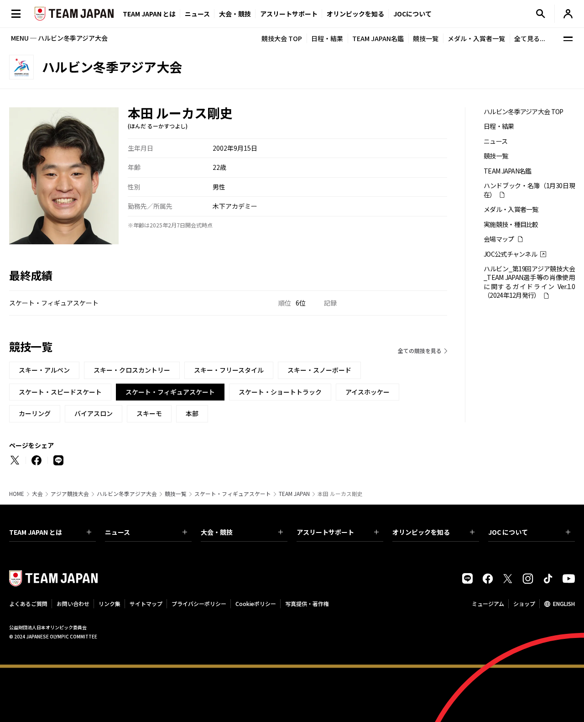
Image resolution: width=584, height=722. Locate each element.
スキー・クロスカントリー (132, 369)
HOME (16, 493)
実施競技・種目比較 (511, 224)
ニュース (197, 13)
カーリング (35, 413)
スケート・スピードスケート (60, 391)
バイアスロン (93, 413)
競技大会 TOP (281, 38)
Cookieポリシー (255, 603)
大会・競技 (217, 532)
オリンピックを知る (355, 13)
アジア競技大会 (70, 493)
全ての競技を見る (420, 350)
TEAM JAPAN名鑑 (378, 38)
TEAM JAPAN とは (35, 532)
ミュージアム (488, 603)
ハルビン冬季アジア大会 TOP (523, 111)
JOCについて (412, 13)
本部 (192, 413)
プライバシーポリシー (199, 603)
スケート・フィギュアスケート (232, 493)
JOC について (508, 532)
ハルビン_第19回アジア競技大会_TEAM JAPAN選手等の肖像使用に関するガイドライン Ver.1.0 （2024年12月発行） (529, 282)
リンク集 (109, 603)
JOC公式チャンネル (510, 254)
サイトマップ (146, 603)
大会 (37, 493)
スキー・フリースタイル (229, 369)
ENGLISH (564, 603)
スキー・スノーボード (319, 369)
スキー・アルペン (44, 369)
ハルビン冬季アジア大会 (127, 493)
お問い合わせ (73, 603)
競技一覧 (425, 38)
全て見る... (529, 38)
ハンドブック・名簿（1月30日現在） (529, 190)
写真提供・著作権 (307, 603)
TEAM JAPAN (294, 493)
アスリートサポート (289, 13)
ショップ (524, 603)
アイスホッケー (367, 391)
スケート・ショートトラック (280, 391)
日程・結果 (327, 38)
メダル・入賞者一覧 (476, 38)
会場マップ (499, 239)
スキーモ (149, 413)
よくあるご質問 (28, 603)
